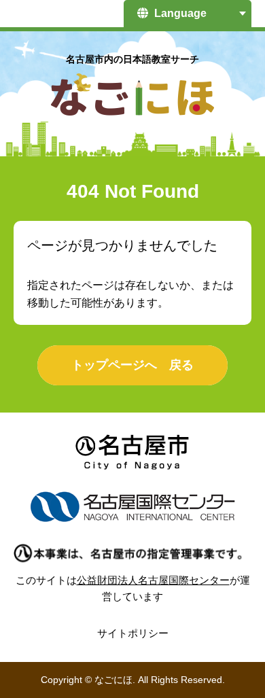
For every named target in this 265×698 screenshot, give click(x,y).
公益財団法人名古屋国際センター (153, 580)
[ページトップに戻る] (231, 653)
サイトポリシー (133, 633)
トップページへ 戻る (132, 365)
